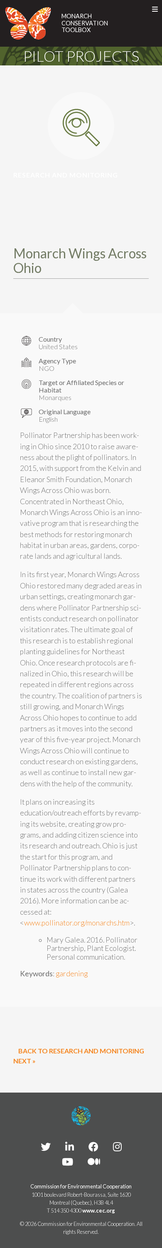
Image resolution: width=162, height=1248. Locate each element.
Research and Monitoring (65, 175)
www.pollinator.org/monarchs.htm (77, 922)
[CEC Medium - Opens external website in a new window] (94, 1161)
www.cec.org (98, 1210)
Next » (24, 1061)
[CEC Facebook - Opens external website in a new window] (93, 1146)
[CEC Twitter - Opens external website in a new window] (45, 1146)
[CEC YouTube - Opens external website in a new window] (67, 1161)
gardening (72, 973)
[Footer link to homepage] (81, 1116)
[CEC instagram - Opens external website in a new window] (117, 1146)
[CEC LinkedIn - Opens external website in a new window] (70, 1146)
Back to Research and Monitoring (81, 1051)
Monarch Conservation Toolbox (84, 23)
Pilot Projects (81, 56)
